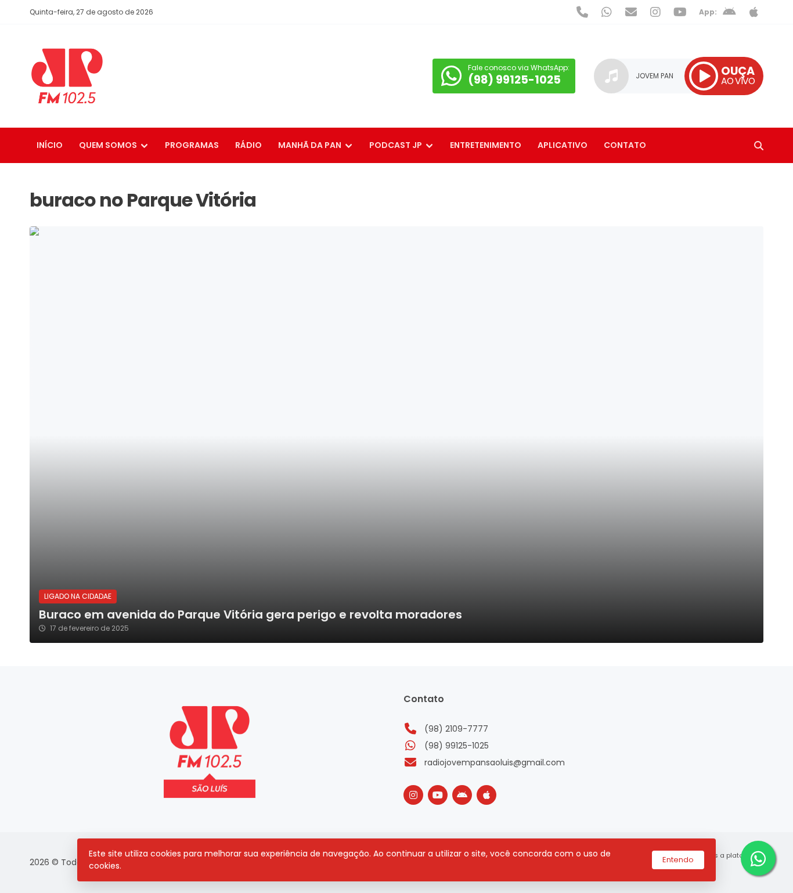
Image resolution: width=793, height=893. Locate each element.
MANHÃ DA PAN (309, 145)
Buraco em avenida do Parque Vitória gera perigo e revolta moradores (250, 614)
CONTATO (625, 145)
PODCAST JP (395, 145)
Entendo (678, 859)
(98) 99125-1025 (456, 745)
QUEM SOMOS (108, 145)
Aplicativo (562, 145)
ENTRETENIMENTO (485, 145)
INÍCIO (50, 145)
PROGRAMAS (192, 145)
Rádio (248, 145)
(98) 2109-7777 (456, 729)
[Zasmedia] (734, 869)
